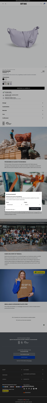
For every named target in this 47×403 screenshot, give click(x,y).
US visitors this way (10, 209)
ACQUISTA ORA (35, 208)
